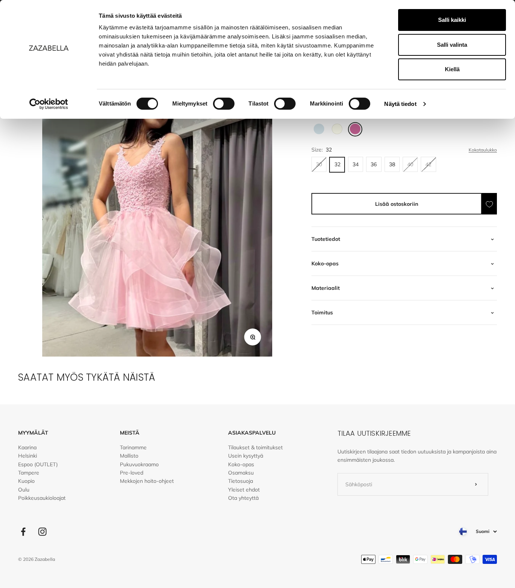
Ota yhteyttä (243, 498)
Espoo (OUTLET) (38, 464)
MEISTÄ (129, 432)
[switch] (224, 104)
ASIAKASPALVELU (252, 432)
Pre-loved (131, 472)
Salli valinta (452, 44)
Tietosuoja (240, 481)
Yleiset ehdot (244, 489)
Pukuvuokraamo (139, 464)
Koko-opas (241, 464)
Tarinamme (133, 447)
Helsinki (27, 455)
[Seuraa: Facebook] (23, 532)
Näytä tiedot (400, 104)
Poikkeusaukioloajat (42, 498)
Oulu (23, 489)
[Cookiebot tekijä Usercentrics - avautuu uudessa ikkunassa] (49, 104)
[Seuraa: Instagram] (42, 532)
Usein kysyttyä (245, 455)
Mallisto (129, 455)
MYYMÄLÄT (33, 432)
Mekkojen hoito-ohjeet (147, 481)
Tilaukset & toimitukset (255, 447)
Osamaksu (241, 472)
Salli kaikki (452, 20)
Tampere (28, 472)
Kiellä (452, 69)
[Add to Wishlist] (489, 204)
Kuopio (26, 481)
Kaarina (27, 447)
